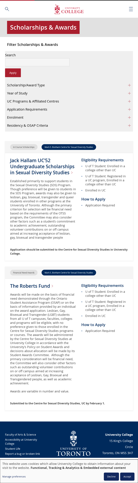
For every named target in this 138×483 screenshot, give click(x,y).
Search (10, 55)
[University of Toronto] (73, 443)
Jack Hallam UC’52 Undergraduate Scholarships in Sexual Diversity (42, 166)
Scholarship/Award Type (26, 85)
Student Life (12, 449)
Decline (111, 476)
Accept (127, 476)
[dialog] (69, 471)
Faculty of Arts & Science (20, 434)
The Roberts (30, 286)
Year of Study (17, 93)
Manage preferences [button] (14, 476)
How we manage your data (22, 459)
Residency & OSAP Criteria (27, 125)
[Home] (69, 9)
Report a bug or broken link (22, 454)
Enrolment (15, 117)
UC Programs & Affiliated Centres (33, 101)
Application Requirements (27, 109)
